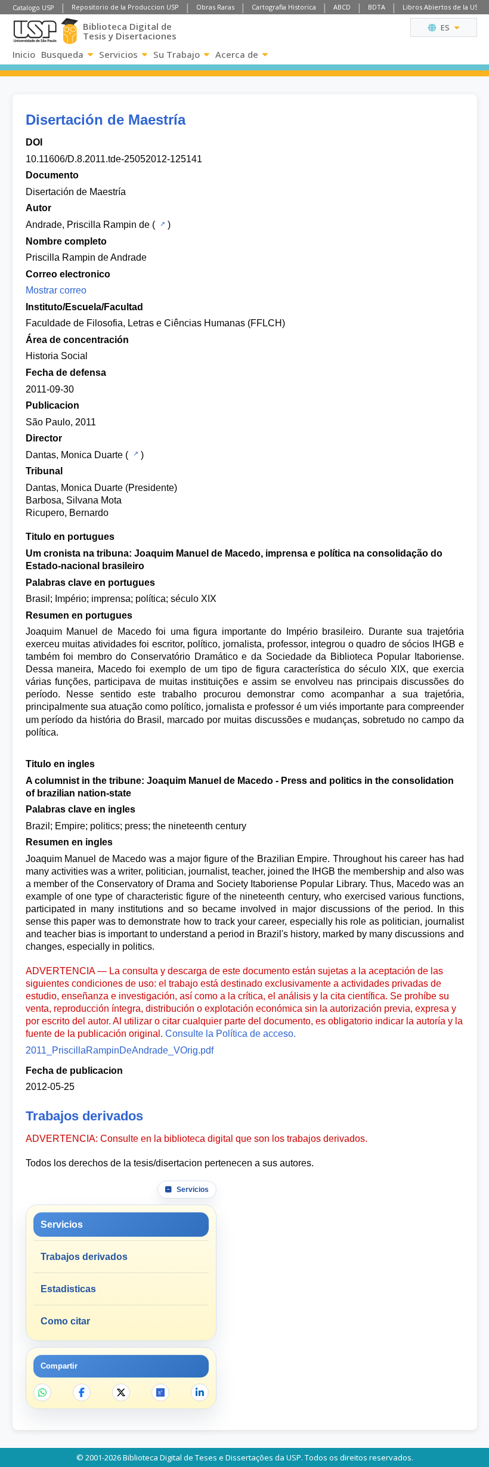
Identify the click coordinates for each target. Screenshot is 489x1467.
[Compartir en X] (121, 1392)
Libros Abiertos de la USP (442, 7)
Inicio (24, 54)
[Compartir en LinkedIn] (200, 1392)
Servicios (118, 54)
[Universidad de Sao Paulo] (35, 31)
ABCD (342, 7)
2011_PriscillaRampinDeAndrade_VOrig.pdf (119, 1050)
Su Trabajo (176, 54)
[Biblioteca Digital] (70, 31)
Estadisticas (68, 1289)
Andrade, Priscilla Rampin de (88, 225)
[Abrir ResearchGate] (160, 1392)
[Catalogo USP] (161, 224)
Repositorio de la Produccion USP (125, 7)
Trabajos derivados (84, 1257)
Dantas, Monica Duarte (74, 455)
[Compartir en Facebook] (82, 1392)
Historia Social (57, 356)
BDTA (376, 7)
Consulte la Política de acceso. (230, 1034)
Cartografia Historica (284, 7)
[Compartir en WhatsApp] (42, 1392)
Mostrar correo (56, 290)
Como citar (65, 1321)
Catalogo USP (33, 7)
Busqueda (62, 54)
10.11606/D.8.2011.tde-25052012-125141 (114, 159)
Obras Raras (215, 7)
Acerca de (236, 54)
